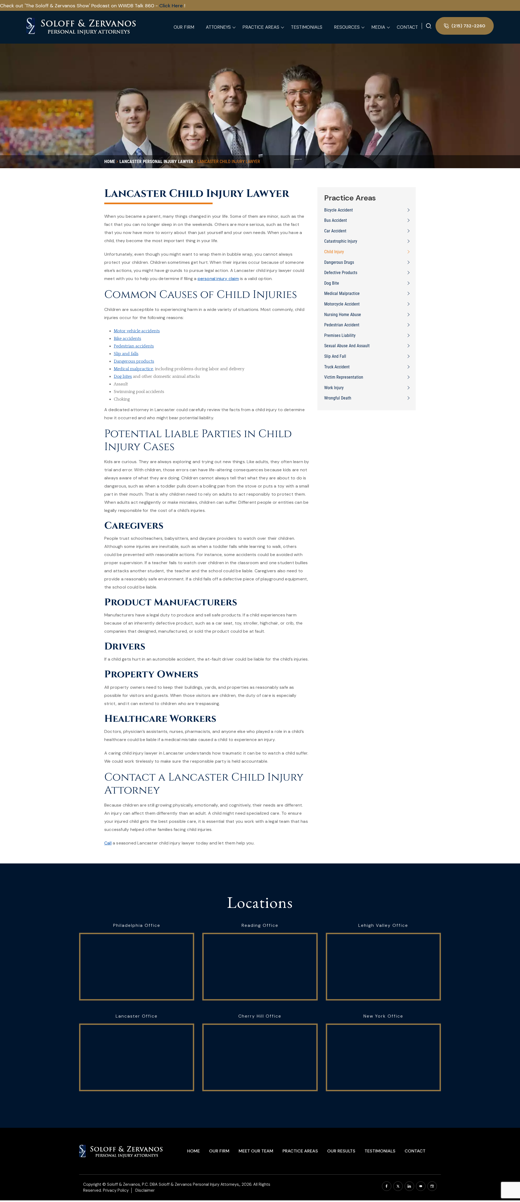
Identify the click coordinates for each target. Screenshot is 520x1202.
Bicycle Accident (338, 210)
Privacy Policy (116, 1190)
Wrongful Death (337, 398)
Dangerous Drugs (339, 262)
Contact (415, 1151)
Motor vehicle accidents (137, 331)
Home (193, 1151)
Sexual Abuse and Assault (347, 345)
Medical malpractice (133, 368)
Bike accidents (127, 338)
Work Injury (334, 387)
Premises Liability (340, 335)
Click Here (171, 5)
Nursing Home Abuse (342, 314)
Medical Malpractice (342, 293)
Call (108, 843)
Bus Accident (335, 220)
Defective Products (340, 272)
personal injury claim (218, 278)
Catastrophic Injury (340, 241)
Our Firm (219, 1151)
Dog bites (123, 376)
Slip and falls (126, 353)
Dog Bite (331, 283)
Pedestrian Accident (341, 324)
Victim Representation (343, 377)
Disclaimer (145, 1190)
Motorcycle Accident (342, 304)
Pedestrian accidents (134, 346)
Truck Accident (337, 366)
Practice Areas (300, 1151)
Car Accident (335, 230)
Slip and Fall (335, 356)
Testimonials (380, 1151)
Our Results (341, 1151)
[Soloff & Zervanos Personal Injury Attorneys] (81, 25)
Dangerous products (134, 361)
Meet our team (256, 1151)
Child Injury (334, 251)
